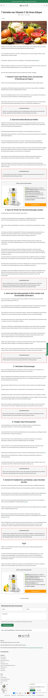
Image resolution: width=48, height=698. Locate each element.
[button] (1, 5)
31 (15, 508)
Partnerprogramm (4, 663)
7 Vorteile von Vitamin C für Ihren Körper (23, 630)
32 (16, 508)
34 (6, 517)
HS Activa (8, 695)
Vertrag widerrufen (4, 651)
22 (36, 447)
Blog (1, 682)
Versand (29, 695)
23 (43, 452)
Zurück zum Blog (25, 598)
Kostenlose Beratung (5, 679)
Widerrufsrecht (4, 667)
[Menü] (6, 684)
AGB (26, 695)
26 (32, 463)
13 (17, 300)
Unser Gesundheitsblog (9, 630)
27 (43, 488)
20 (30, 398)
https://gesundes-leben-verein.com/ (35, 647)
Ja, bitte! (32, 690)
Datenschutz (3, 657)
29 (25, 501)
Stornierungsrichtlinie (40, 695)
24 (44, 452)
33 (5, 517)
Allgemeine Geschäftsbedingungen (8, 665)
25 (30, 463)
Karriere (24, 645)
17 (23, 343)
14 (38, 307)
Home (2, 630)
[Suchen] (3, 5)
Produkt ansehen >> (35, 204)
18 (16, 379)
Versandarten (3, 658)
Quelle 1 (37, 60)
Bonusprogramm (4, 680)
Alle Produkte (3, 677)
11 (10, 254)
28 (40, 494)
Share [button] (4, 18)
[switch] (4, 692)
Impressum (3, 670)
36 (40, 525)
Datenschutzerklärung (21, 695)
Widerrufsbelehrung (5, 660)
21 (20, 433)
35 (8, 517)
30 (26, 501)
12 (35, 265)
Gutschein (3, 668)
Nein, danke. (39, 690)
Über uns (2, 662)
